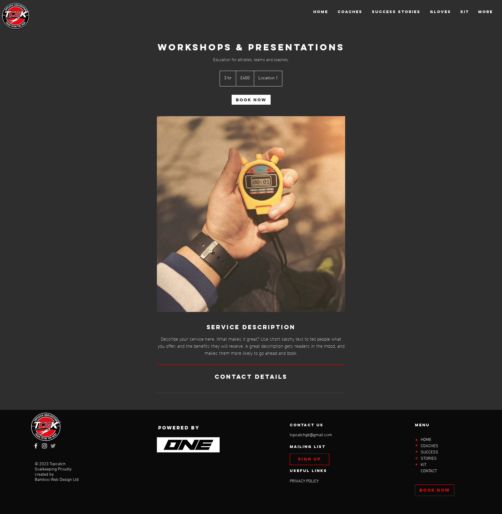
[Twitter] (53, 445)
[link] (251, 100)
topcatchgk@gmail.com (311, 435)
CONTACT (429, 471)
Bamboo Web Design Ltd (57, 479)
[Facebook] (35, 445)
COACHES (429, 446)
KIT (423, 465)
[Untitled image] (251, 214)
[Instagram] (44, 445)
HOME (426, 439)
